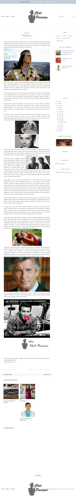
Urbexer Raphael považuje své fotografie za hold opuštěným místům (68, 52)
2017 (58, 101)
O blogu (34, 2)
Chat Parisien (24, 38)
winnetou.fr (13, 362)
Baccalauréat (23, 401)
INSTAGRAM (38, 475)
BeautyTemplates (54, 489)
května (60, 115)
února (60, 126)
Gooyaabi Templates (70, 489)
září (59, 107)
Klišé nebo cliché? (62, 122)
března (60, 120)
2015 (58, 105)
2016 (58, 103)
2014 (58, 131)
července (60, 111)
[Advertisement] (65, 84)
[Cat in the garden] (60, 163)
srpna (59, 109)
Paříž (64, 36)
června (60, 113)
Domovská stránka (24, 2)
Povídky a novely (49, 2)
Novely (58, 38)
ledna (59, 129)
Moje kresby (59, 41)
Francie (14, 369)
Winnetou (60, 124)
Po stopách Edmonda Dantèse (9, 401)
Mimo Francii (65, 38)
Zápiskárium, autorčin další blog (63, 172)
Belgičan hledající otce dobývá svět (26, 419)
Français (27, 32)
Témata (41, 2)
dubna (60, 118)
